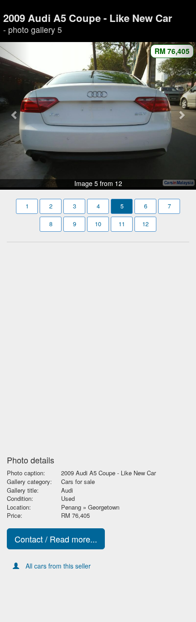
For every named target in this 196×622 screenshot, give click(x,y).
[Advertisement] (98, 346)
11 (122, 223)
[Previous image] (15, 115)
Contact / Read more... (56, 539)
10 (98, 223)
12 (145, 223)
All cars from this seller (58, 565)
